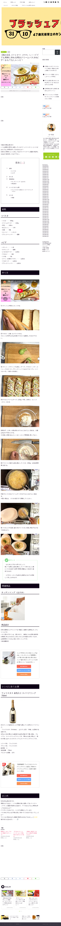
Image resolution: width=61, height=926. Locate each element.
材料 (10, 168)
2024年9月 (45, 204)
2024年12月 (45, 199)
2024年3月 (45, 214)
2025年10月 (45, 183)
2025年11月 (45, 181)
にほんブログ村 (46, 108)
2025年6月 (45, 189)
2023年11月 (45, 221)
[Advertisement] (20, 109)
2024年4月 (45, 213)
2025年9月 (45, 184)
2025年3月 (45, 194)
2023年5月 (45, 231)
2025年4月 (45, 193)
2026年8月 (45, 166)
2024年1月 (45, 218)
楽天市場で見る (23, 666)
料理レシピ (13, 2)
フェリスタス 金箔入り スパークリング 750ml (22, 190)
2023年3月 (45, 234)
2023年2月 (45, 236)
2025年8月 (45, 186)
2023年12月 (45, 219)
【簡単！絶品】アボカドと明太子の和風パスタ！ (31, 833)
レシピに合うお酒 (14, 187)
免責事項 (17, 924)
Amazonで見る (23, 674)
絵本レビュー (32, 2)
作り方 (11, 176)
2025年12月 (45, 179)
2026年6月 (45, 169)
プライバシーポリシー (8, 924)
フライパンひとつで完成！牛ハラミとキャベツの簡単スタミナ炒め (52, 96)
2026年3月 (45, 174)
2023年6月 (45, 229)
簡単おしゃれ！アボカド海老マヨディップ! (6, 833)
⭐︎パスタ (14, 171)
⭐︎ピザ (13, 173)
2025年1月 (45, 198)
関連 (13, 197)
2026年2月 (45, 176)
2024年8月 (45, 206)
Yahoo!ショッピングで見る (24, 670)
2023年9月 (45, 224)
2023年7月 (45, 228)
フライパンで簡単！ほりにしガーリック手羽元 (52, 75)
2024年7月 (45, 208)
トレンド (6, 5)
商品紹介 (14, 183)
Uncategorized (46, 243)
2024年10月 (45, 203)
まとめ (11, 195)
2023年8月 (45, 226)
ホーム (5, 2)
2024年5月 (45, 211)
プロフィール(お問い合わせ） (29, 5)
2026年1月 (45, 178)
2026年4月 (45, 173)
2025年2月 (45, 196)
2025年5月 (45, 191)
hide (22, 163)
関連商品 (11, 179)
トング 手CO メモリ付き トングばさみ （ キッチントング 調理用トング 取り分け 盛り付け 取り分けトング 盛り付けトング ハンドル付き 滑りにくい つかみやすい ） (27, 657)
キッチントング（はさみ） (19, 181)
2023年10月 (45, 223)
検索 (43, 48)
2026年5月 (45, 171)
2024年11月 (45, 201)
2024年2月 (45, 216)
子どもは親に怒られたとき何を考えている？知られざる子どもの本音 (52, 82)
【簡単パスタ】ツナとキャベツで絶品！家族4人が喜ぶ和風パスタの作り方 (52, 68)
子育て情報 (22, 2)
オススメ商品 (15, 5)
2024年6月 (45, 209)
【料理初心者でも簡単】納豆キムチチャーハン (52, 89)
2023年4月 (45, 233)
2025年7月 (45, 188)
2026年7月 (45, 168)
